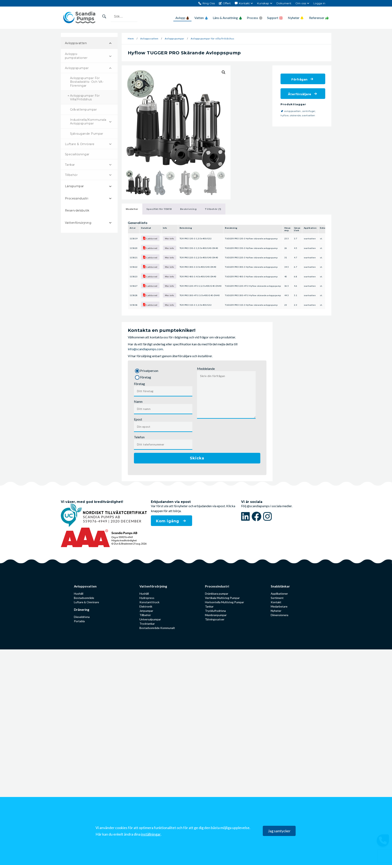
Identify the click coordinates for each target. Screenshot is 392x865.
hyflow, (285, 115)
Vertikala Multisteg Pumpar (222, 598)
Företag (139, 384)
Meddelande (206, 368)
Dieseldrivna (82, 617)
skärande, (296, 115)
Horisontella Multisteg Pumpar (224, 602)
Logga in (319, 3)
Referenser (316, 18)
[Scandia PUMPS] (79, 18)
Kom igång (168, 521)
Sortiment (277, 598)
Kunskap (263, 3)
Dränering (81, 609)
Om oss (300, 3)
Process (252, 18)
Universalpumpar (150, 619)
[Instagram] (267, 516)
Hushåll (78, 593)
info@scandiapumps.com (145, 349)
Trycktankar (147, 623)
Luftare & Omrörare (86, 602)
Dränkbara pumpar (216, 593)
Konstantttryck (149, 602)
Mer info (169, 238)
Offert (227, 3)
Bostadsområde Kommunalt (157, 628)
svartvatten (308, 115)
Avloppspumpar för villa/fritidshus (212, 38)
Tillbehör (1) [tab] (213, 209)
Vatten (199, 18)
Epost (138, 419)
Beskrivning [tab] (188, 209)
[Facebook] (257, 516)
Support (272, 18)
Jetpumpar (146, 610)
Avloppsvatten (149, 38)
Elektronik (145, 606)
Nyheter (294, 18)
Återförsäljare (299, 94)
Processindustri (217, 586)
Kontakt (244, 3)
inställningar (151, 834)
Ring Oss (208, 3)
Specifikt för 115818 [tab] (159, 209)
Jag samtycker (279, 831)
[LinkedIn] (246, 516)
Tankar (209, 606)
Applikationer (279, 593)
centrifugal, (309, 111)
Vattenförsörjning (153, 586)
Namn (138, 401)
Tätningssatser (214, 619)
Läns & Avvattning (225, 18)
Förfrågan (299, 79)
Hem (131, 38)
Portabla (79, 621)
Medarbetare (279, 606)
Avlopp (180, 18)
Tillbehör (145, 615)
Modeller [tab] (132, 209)
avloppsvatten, (293, 111)
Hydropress (146, 598)
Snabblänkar (280, 586)
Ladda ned (151, 238)
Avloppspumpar (174, 38)
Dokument (283, 3)
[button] (223, 72)
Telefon (139, 437)
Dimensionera (279, 615)
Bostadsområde (84, 598)
